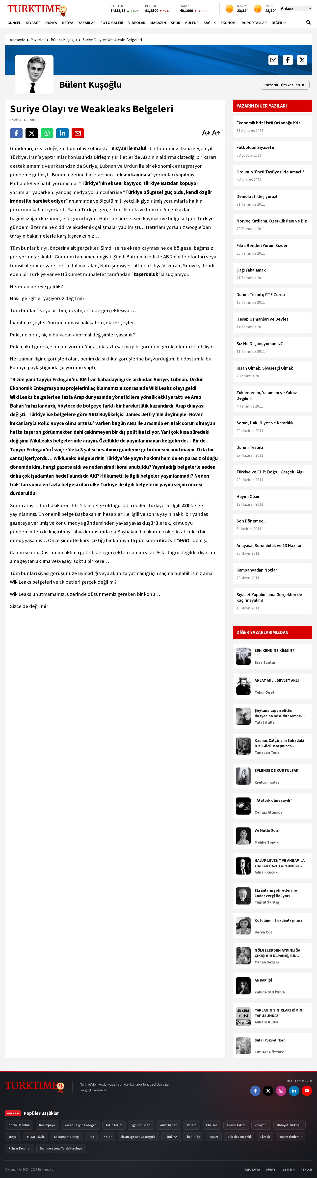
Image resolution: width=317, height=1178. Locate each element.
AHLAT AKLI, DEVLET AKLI (277, 680)
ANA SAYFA (252, 1169)
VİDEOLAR (136, 22)
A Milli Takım (236, 1125)
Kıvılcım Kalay (267, 782)
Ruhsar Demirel (19, 1148)
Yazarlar (38, 39)
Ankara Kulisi (266, 1021)
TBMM (213, 1137)
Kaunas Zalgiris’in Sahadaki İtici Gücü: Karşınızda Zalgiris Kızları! (279, 743)
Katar (108, 1137)
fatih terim (114, 1125)
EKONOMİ (229, 22)
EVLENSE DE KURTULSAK (276, 770)
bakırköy (193, 1137)
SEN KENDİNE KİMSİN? (274, 650)
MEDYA (67, 22)
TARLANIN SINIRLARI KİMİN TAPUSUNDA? (278, 1013)
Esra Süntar (265, 662)
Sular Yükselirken (270, 1040)
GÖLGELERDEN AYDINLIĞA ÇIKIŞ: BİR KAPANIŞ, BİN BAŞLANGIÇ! (277, 953)
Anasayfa (17, 39)
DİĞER (277, 22)
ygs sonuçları (141, 1125)
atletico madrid (239, 1137)
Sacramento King (66, 1137)
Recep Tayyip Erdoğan (80, 1125)
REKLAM (306, 1169)
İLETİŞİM (288, 1169)
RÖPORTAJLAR (254, 22)
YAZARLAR (87, 22)
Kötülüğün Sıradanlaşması (278, 920)
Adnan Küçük (266, 872)
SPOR (175, 22)
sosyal (13, 1137)
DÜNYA (51, 22)
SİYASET (33, 22)
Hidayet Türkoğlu (289, 1125)
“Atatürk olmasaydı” (273, 800)
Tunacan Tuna (267, 752)
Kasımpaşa (47, 1125)
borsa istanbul (19, 1125)
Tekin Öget (264, 692)
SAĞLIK (210, 22)
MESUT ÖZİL (36, 1137)
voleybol (261, 1125)
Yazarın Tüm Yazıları (282, 84)
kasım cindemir (290, 1137)
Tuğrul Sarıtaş (267, 902)
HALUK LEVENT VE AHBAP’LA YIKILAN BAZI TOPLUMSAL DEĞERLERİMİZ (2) (280, 863)
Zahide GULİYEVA (270, 991)
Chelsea (211, 1125)
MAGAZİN (158, 22)
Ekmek (265, 1137)
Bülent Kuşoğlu (64, 39)
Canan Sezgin (267, 961)
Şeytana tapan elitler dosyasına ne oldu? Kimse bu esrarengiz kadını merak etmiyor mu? (279, 713)
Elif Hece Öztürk (269, 1051)
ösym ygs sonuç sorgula (138, 1137)
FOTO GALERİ (112, 22)
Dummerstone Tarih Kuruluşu (61, 1148)
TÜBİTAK (171, 1137)
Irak (91, 1137)
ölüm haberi (169, 1125)
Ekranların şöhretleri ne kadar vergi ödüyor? (276, 893)
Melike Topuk (267, 842)
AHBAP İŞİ (263, 980)
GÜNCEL (14, 22)
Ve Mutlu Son (266, 830)
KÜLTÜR (192, 22)
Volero (192, 1125)
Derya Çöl (263, 932)
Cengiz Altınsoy (269, 812)
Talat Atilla (265, 722)
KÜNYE (271, 1169)
